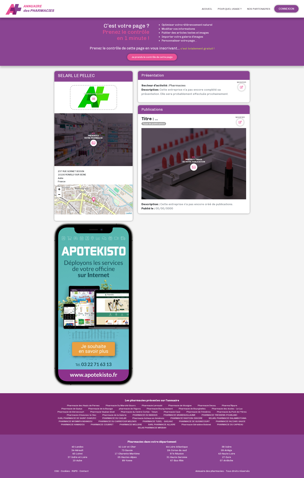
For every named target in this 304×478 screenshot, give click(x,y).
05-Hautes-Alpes (127, 457)
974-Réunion (177, 453)
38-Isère (227, 446)
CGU (56, 471)
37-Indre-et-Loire (77, 457)
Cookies (65, 471)
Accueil (207, 8)
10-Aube (77, 460)
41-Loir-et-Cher (127, 446)
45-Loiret (77, 453)
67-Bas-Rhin (176, 460)
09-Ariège (226, 450)
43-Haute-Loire (226, 453)
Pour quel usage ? (230, 8)
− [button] (59, 194)
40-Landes (77, 446)
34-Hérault (77, 450)
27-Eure (226, 457)
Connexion (286, 8)
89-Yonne (127, 460)
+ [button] (59, 189)
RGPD (75, 471)
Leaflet (129, 213)
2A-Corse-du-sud (177, 450)
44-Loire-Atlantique (177, 446)
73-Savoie (127, 450)
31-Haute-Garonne (177, 457)
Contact (84, 471)
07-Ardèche (226, 460)
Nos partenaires (258, 8)
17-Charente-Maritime (127, 453)
